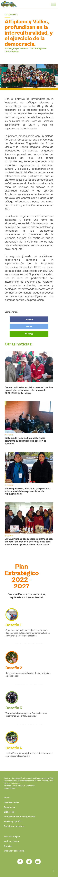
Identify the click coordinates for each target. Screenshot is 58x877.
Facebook (29, 319)
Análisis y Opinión (12, 821)
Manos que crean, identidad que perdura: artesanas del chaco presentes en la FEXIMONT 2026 (27, 491)
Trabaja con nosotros (14, 826)
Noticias (8, 846)
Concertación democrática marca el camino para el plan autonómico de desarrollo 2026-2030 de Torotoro (29, 390)
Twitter (29, 326)
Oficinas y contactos (14, 850)
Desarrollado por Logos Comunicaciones (53, 870)
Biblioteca (9, 811)
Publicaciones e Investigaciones (19, 816)
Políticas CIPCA (11, 841)
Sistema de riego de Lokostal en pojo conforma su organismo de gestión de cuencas (25, 441)
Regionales (9, 807)
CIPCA (9, 4)
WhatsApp (29, 334)
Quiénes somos (11, 802)
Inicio (6, 797)
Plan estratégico (12, 836)
